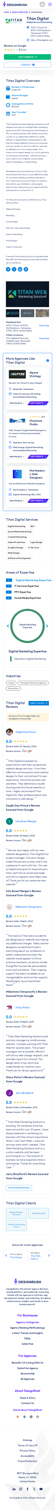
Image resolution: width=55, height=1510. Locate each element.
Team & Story (27, 1397)
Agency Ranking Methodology (27, 1327)
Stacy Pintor (23, 1007)
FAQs (27, 1338)
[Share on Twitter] (14, 269)
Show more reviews (19, 1188)
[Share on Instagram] (26, 269)
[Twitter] (34, 1489)
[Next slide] (47, 626)
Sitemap (27, 1440)
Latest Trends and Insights (27, 1333)
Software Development (19, 558)
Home (6, 12)
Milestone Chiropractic (29, 906)
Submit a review (37, 703)
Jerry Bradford (24, 1093)
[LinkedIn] (14, 1489)
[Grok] (37, 1416)
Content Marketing (17, 537)
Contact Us (27, 1403)
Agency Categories (27, 1322)
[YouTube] (41, 1489)
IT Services (33, 547)
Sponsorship (27, 1373)
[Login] (42, 4)
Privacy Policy (27, 1450)
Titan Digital (38, 18)
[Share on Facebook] (8, 269)
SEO (32, 526)
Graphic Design (15, 547)
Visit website (26, 57)
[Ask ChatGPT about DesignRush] (31, 1416)
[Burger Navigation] (50, 4)
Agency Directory (20, 12)
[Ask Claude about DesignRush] (17, 1416)
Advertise (27, 1343)
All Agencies (27, 1379)
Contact (26, 64)
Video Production (16, 542)
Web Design (13, 552)
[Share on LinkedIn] (20, 269)
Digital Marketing (16, 526)
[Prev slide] (8, 626)
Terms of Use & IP (27, 1445)
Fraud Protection (27, 1461)
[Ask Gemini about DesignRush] (24, 1417)
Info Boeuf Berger (26, 821)
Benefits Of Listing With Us (27, 1362)
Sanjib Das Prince (26, 732)
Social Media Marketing (19, 531)
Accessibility (27, 1456)
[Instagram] (20, 1489)
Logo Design (36, 542)
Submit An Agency (27, 1368)
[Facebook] (27, 1489)
